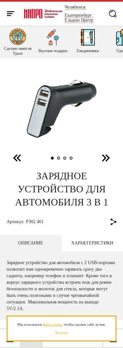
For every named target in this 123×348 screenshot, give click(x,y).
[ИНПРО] (43, 14)
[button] (106, 157)
